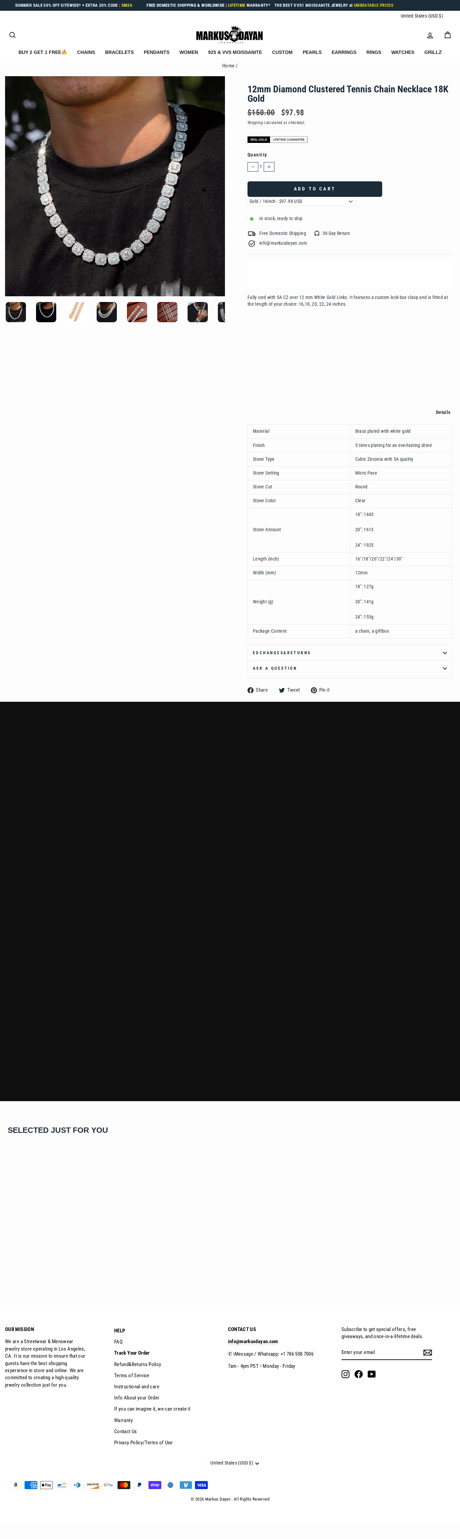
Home (228, 66)
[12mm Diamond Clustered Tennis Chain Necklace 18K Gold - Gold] (9, 1269)
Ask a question (275, 668)
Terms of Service (132, 1375)
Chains (86, 52)
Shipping (255, 122)
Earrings (344, 52)
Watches (402, 52)
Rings (373, 52)
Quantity (257, 155)
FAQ (118, 1342)
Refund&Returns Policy (137, 1364)
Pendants (156, 52)
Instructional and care (136, 1387)
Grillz (433, 52)
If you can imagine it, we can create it (152, 1409)
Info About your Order (137, 1398)
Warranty (123, 1420)
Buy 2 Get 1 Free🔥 (43, 52)
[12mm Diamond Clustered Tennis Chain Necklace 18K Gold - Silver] (18, 1269)
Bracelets (119, 52)
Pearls (312, 52)
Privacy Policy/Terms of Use (143, 1443)
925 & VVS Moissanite (235, 52)
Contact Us (125, 1431)
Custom (282, 52)
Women (188, 52)
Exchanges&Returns (282, 653)
